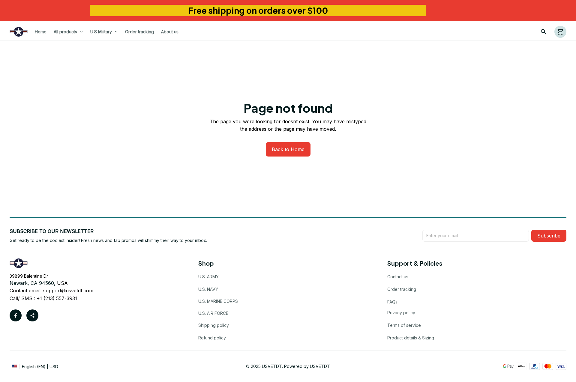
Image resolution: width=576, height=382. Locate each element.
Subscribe (548, 236)
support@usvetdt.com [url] (68, 291)
